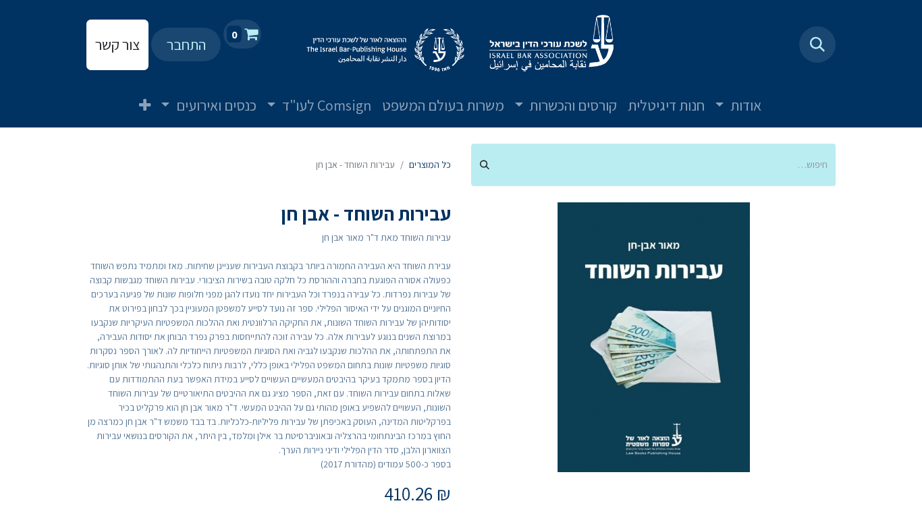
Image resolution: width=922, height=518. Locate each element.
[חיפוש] (484, 165)
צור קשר (117, 44)
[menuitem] (783, 94)
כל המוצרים (430, 165)
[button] (817, 44)
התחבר (186, 44)
